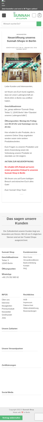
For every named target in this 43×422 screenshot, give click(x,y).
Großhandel (7, 315)
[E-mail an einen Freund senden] (24, 198)
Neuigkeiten (21, 34)
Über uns (6, 300)
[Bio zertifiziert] (7, 373)
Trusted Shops (30, 237)
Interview (5, 303)
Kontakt (26, 266)
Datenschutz (28, 305)
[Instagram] (13, 399)
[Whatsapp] (6, 400)
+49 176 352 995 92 (10, 277)
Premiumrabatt (8, 309)
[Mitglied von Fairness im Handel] (25, 373)
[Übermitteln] (39, 23)
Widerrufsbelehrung (30, 308)
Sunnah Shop (21, 49)
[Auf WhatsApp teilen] (18, 198)
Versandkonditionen (31, 260)
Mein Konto (27, 257)
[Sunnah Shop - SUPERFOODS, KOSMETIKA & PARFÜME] (21, 15)
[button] (4, 15)
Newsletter (6, 312)
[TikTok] (22, 399)
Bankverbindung (29, 263)
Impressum (27, 302)
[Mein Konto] (34, 15)
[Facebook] (30, 399)
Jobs (4, 318)
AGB (25, 300)
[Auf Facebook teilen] (21, 198)
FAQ (25, 268)
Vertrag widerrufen (11, 418)
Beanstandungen (29, 311)
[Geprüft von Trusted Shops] (17, 373)
